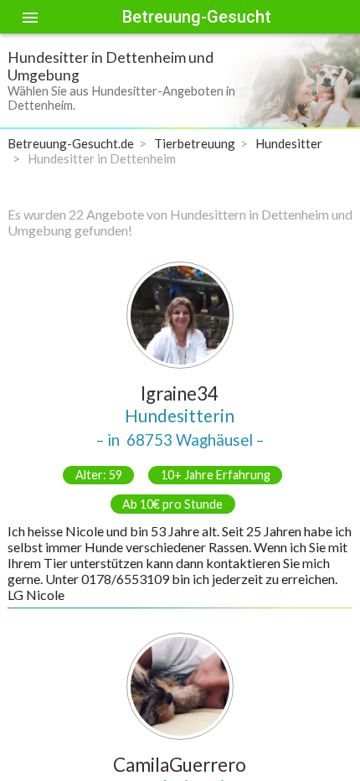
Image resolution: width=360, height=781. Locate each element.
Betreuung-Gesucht (196, 17)
